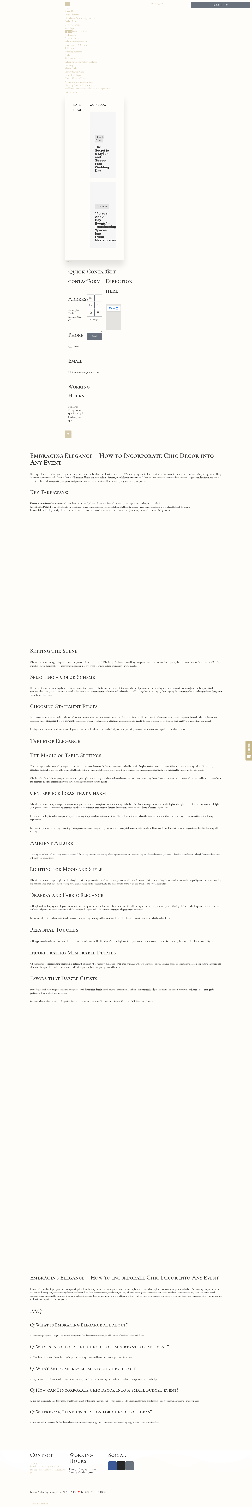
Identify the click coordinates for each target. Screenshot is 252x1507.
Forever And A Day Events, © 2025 (46, 1492)
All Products (70, 34)
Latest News (71, 92)
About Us (69, 11)
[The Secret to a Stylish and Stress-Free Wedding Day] (103, 128)
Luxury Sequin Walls (74, 71)
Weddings (69, 28)
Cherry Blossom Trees (75, 78)
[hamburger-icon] (67, 4)
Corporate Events (73, 24)
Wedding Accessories (75, 51)
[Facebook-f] (112, 1465)
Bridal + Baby (71, 21)
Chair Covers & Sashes (76, 45)
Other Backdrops (73, 75)
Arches (68, 54)
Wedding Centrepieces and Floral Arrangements (87, 88)
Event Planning (72, 14)
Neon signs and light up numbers (80, 81)
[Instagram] (121, 1465)
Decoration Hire (76, 31)
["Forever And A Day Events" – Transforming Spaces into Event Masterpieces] (103, 198)
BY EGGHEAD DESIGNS (93, 1492)
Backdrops (69, 65)
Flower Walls (71, 68)
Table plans (70, 48)
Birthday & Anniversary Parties (80, 18)
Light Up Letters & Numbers (78, 85)
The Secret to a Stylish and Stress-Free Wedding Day (102, 158)
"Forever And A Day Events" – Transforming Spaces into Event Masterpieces (105, 227)
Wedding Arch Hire (74, 58)
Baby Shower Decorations (76, 41)
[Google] (129, 1465)
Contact (68, 261)
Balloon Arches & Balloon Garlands (81, 61)
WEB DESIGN (70, 1492)
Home (68, 8)
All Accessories (72, 38)
